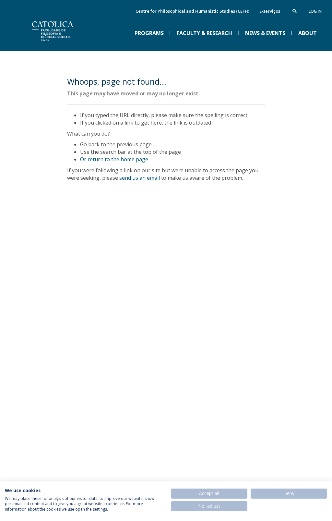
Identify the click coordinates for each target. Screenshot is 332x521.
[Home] (64, 45)
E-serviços (269, 11)
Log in (315, 11)
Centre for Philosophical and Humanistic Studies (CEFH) (192, 11)
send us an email (139, 177)
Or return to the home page (114, 159)
